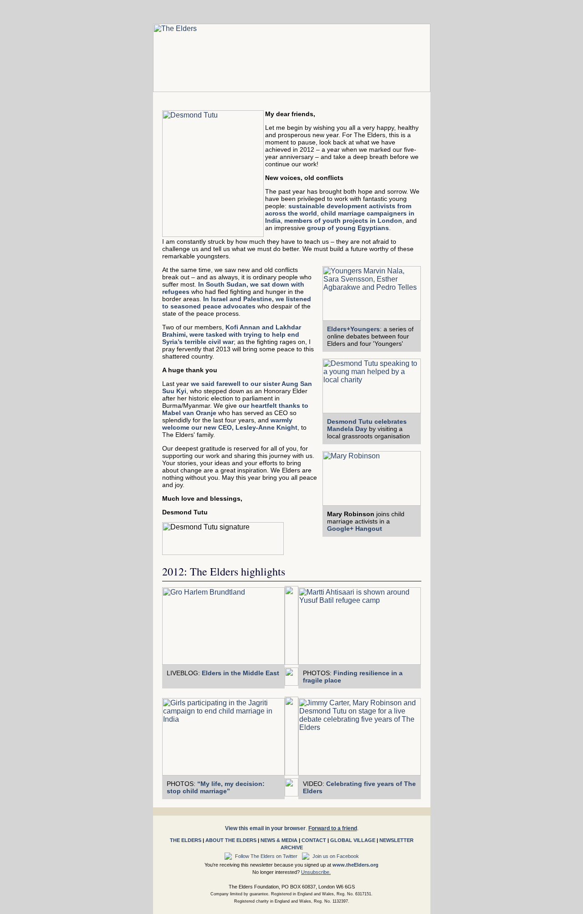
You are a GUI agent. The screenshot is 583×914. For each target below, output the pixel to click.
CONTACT (314, 840)
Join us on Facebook (335, 856)
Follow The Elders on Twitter (267, 856)
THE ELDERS (185, 840)
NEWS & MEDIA (279, 840)
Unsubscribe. (316, 872)
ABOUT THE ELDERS (230, 840)
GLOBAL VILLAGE (352, 840)
